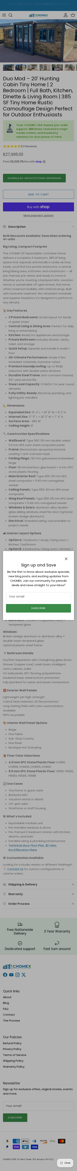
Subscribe (38, 608)
